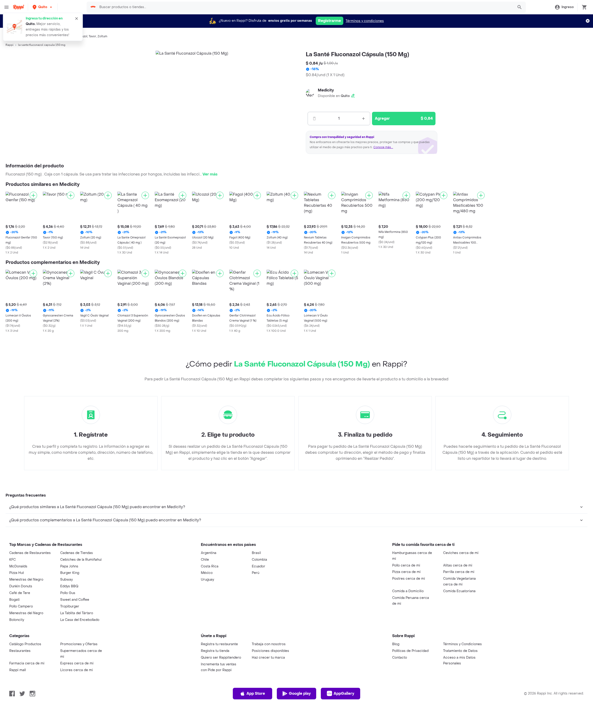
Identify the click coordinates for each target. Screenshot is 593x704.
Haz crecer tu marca (268, 657)
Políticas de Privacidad (410, 651)
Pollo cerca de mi (406, 565)
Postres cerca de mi (408, 578)
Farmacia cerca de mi (26, 663)
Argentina (208, 553)
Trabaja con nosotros (269, 644)
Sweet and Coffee (74, 600)
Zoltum (102, 36)
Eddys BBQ (69, 586)
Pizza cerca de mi (406, 572)
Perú (255, 573)
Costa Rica (209, 566)
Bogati (14, 600)
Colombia (259, 559)
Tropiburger (69, 606)
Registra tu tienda (215, 651)
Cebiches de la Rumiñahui (81, 559)
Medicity (326, 90)
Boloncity (16, 620)
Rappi (9, 45)
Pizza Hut (16, 573)
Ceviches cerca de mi (461, 553)
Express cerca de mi (77, 663)
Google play (300, 693)
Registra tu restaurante (219, 644)
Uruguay (207, 579)
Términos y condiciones (365, 21)
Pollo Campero (21, 606)
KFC (12, 559)
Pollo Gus (67, 593)
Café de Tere (19, 593)
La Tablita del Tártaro (76, 613)
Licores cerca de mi (76, 670)
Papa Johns (69, 566)
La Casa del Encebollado (79, 620)
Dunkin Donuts (20, 586)
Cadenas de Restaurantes (30, 553)
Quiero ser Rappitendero (221, 657)
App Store (255, 693)
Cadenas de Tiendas (76, 553)
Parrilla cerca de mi (458, 572)
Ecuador (258, 566)
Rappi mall (17, 670)
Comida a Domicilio (408, 591)
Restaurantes (20, 651)
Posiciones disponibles (270, 651)
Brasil (256, 553)
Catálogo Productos (25, 644)
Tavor (92, 36)
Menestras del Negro (26, 579)
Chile (205, 559)
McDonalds (18, 566)
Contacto (399, 657)
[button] (43, 7)
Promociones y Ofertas (79, 644)
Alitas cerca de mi (457, 565)
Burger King (69, 573)
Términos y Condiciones (462, 644)
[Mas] (363, 118)
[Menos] (314, 118)
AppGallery (344, 693)
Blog (395, 644)
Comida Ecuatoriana (459, 591)
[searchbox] (305, 7)
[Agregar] (33, 195)
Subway (66, 579)
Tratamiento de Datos (460, 651)
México (207, 573)
